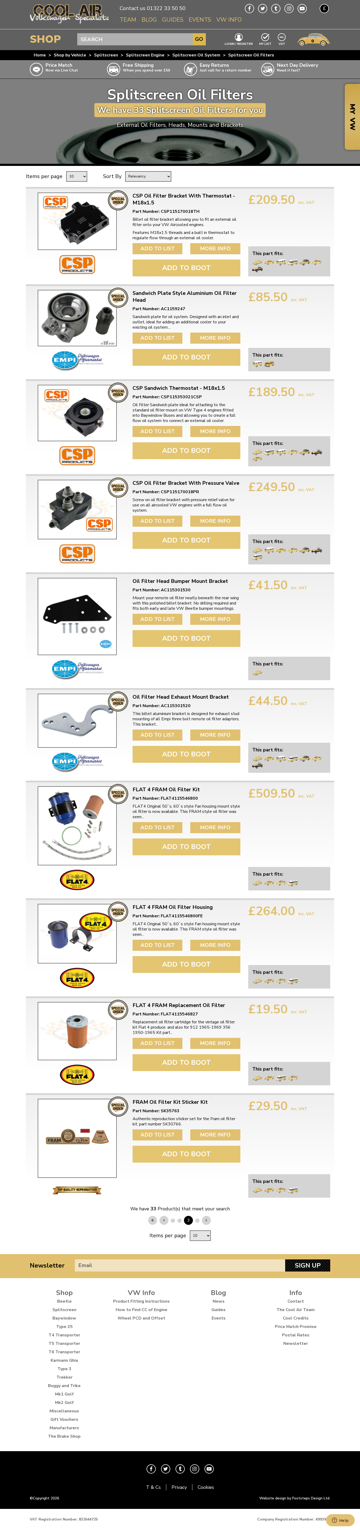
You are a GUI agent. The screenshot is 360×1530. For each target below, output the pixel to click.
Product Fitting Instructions (141, 1301)
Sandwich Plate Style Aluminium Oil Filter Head (185, 297)
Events (200, 20)
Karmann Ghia (64, 1360)
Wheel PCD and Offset (141, 1318)
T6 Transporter (64, 1352)
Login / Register (239, 43)
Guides (172, 20)
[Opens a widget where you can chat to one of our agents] (340, 1520)
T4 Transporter (64, 1335)
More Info (215, 248)
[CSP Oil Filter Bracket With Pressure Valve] (77, 509)
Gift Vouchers (64, 1419)
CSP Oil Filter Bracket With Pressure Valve (186, 483)
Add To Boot (186, 267)
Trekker (64, 1377)
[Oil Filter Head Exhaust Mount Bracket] (77, 720)
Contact (296, 1301)
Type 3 (64, 1369)
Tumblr (275, 8)
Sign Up (308, 1265)
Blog (149, 20)
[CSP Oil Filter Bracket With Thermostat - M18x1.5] (77, 221)
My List (265, 43)
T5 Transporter (64, 1343)
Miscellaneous (64, 1411)
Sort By (112, 176)
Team (128, 20)
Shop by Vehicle (70, 55)
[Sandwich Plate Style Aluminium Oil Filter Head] (77, 318)
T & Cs (153, 1487)
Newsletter (47, 1265)
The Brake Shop (64, 1436)
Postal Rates (295, 1335)
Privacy (179, 1487)
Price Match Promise (296, 1327)
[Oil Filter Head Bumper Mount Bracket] (77, 616)
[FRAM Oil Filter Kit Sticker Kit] (77, 1138)
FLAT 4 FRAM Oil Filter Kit (166, 789)
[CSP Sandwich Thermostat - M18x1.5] (77, 413)
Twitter (262, 8)
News (219, 1301)
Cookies (206, 1487)
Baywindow (64, 1318)
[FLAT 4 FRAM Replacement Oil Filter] (77, 1031)
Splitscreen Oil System (196, 55)
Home (40, 55)
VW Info (229, 20)
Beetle (64, 1301)
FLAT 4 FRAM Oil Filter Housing (173, 907)
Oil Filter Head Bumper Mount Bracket (180, 581)
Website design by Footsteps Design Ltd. (294, 1498)
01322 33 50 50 (166, 8)
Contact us (132, 8)
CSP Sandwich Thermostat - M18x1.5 (179, 388)
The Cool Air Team (295, 1310)
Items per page (44, 176)
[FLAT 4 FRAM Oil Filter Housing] (77, 933)
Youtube (302, 8)
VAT (282, 43)
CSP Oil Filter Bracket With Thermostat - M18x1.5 (184, 199)
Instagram (289, 8)
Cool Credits (296, 1318)
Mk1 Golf (64, 1394)
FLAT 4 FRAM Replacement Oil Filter (179, 1005)
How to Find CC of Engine (141, 1310)
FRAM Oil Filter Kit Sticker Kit (170, 1102)
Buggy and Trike (64, 1386)
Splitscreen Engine (145, 55)
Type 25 (64, 1327)
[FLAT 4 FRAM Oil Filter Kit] (77, 825)
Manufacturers (64, 1428)
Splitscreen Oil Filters (251, 55)
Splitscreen (106, 55)
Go (199, 39)
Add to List (157, 248)
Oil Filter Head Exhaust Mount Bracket (181, 697)
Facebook (249, 8)
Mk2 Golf (64, 1403)
